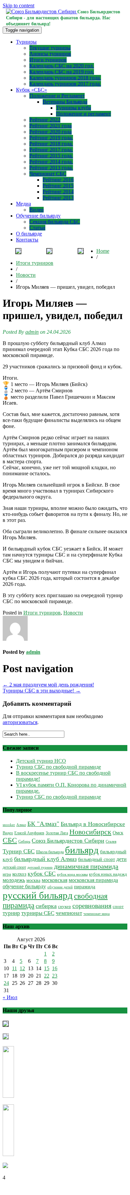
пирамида (84, 886)
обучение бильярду (24, 886)
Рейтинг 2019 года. (51, 138)
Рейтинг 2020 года (50, 132)
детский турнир (40, 867)
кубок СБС (42, 873)
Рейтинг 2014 (58, 192)
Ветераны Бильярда (65, 102)
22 (46, 976)
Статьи (37, 227)
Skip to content (18, 5)
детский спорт (14, 867)
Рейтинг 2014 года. (51, 162)
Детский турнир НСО (41, 761)
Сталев (111, 841)
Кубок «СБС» (31, 90)
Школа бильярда (50, 852)
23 (54, 976)
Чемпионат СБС (47, 174)
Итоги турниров (48, 60)
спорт (118, 906)
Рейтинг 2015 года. (51, 156)
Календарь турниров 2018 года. (65, 78)
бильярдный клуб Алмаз (45, 859)
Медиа (23, 203)
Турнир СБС (19, 851)
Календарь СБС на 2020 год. (61, 66)
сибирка (46, 906)
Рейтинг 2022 (44, 120)
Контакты (27, 239)
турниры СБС (37, 913)
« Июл (10, 997)
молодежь (14, 880)
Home (102, 251)
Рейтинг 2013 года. (51, 168)
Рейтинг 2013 (58, 197)
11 (14, 968)
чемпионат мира (96, 914)
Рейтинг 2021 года (50, 126)
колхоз (19, 874)
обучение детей (60, 887)
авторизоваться (20, 722)
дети (121, 859)
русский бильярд (38, 895)
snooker (9, 825)
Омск (118, 832)
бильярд (82, 850)
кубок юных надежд (108, 874)
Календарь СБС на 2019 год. (61, 72)
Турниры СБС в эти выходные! (42, 690)
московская (54, 880)
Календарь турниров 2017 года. (65, 84)
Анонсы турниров (50, 54)
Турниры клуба (73, 108)
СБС (10, 840)
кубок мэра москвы (72, 874)
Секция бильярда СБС (54, 221)
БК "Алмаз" (43, 823)
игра (7, 874)
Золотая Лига (57, 833)
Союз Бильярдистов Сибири (68, 840)
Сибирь (24, 841)
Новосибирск (90, 832)
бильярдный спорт (96, 859)
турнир (11, 913)
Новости (26, 275)
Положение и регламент (83, 114)
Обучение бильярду (38, 215)
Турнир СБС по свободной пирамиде (58, 767)
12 (22, 968)
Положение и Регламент (57, 96)
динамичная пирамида (86, 866)
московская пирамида (93, 880)
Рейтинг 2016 (58, 180)
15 (46, 968)
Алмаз (21, 825)
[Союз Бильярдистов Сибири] (41, 11)
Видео (36, 209)
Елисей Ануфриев (29, 833)
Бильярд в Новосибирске (93, 824)
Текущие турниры (50, 48)
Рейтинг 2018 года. (51, 144)
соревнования (91, 905)
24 (6, 983)
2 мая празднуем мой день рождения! (48, 684)
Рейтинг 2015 (58, 186)
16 (54, 968)
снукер (64, 906)
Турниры (26, 42)
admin (32, 332)
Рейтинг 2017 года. (51, 150)
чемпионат (69, 913)
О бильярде (29, 233)
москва (33, 880)
